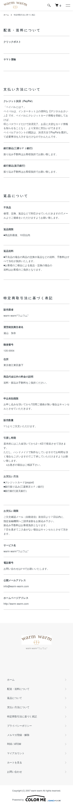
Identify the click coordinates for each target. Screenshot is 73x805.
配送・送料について (18, 689)
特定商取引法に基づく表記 (22, 716)
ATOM (17, 744)
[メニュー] (67, 5)
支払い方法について (18, 707)
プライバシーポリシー (19, 725)
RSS (9, 744)
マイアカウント (15, 753)
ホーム (6, 15)
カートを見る (14, 762)
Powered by (18, 799)
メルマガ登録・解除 (18, 735)
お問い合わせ (14, 771)
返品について (14, 698)
